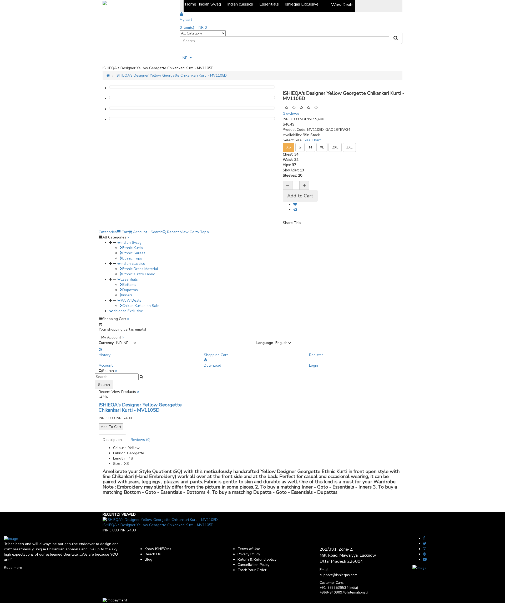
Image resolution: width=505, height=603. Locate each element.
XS (288, 147)
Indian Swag (131, 242)
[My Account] (182, 51)
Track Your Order (252, 569)
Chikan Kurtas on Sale (140, 305)
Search (104, 384)
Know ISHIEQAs (158, 548)
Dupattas (130, 289)
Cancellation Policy (253, 564)
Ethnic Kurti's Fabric (138, 274)
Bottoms (129, 284)
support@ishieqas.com (338, 574)
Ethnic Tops (132, 258)
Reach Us (153, 554)
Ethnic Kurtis (132, 247)
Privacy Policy (249, 554)
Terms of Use (249, 548)
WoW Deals (131, 300)
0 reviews (291, 113)
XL (322, 147)
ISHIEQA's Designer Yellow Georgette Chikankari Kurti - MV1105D (171, 75)
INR (186, 57)
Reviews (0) (140, 439)
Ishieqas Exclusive (128, 310)
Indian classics (133, 263)
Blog (148, 559)
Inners (127, 295)
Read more (13, 567)
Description (112, 439)
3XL (349, 147)
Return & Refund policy (257, 559)
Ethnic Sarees (133, 253)
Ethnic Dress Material (140, 268)
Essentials (129, 279)
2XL (335, 147)
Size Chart (312, 140)
